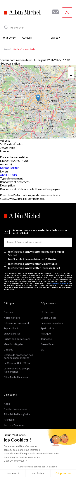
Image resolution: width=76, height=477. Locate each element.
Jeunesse (46, 338)
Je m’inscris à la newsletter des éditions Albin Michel (36, 253)
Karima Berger (9, 167)
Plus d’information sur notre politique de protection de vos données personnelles (38, 288)
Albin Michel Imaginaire (17, 376)
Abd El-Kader (8, 175)
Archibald (9, 419)
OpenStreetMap (62, 138)
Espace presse (12, 333)
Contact (8, 312)
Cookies (8, 349)
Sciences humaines (52, 323)
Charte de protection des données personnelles (18, 356)
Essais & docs (48, 317)
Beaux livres (48, 344)
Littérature (47, 312)
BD (42, 349)
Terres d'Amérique (14, 424)
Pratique (46, 333)
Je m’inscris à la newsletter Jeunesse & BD (34, 268)
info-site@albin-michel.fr (60, 283)
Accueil (7, 49)
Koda (7, 403)
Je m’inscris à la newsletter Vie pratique (32, 263)
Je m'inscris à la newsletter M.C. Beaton (32, 259)
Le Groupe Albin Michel (17, 363)
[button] (38, 98)
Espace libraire (12, 328)
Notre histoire (12, 317)
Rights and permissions (17, 338)
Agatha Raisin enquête (17, 408)
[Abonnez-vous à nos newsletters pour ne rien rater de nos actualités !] (54, 12)
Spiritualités (48, 328)
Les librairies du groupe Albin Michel (17, 370)
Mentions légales (13, 344)
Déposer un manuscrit (16, 323)
